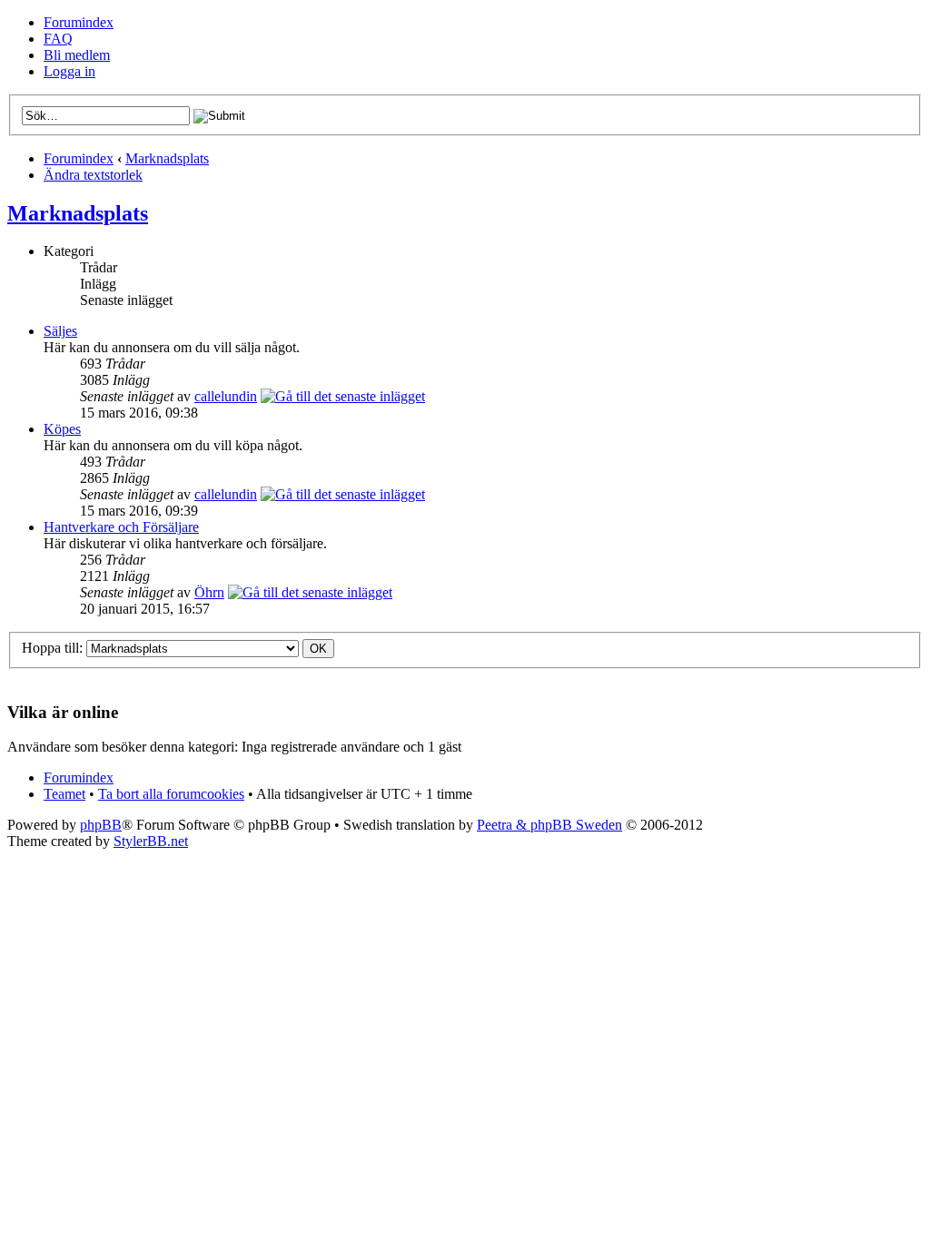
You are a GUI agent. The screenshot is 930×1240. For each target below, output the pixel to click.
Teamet (64, 794)
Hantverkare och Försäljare (121, 527)
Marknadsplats (167, 158)
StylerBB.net (151, 841)
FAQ (58, 38)
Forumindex (79, 22)
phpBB (101, 824)
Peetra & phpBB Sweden (549, 824)
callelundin (225, 396)
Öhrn (209, 592)
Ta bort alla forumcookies (171, 794)
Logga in (69, 71)
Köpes (62, 429)
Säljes (60, 331)
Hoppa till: (52, 647)
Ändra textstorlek (93, 174)
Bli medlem (77, 55)
